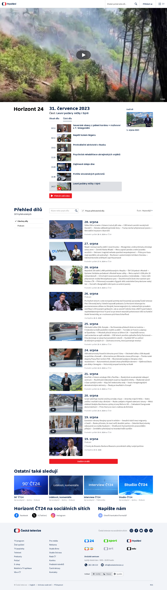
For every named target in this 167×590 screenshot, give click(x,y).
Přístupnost (58, 585)
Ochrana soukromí (44, 585)
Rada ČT (52, 556)
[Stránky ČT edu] (131, 549)
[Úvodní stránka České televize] (27, 531)
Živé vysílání (19, 544)
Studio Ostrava (55, 552)
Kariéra (52, 560)
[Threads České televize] (151, 531)
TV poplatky (19, 548)
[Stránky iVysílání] (134, 541)
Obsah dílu (54, 118)
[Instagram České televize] (131, 531)
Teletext (17, 552)
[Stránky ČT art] (108, 549)
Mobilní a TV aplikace (23, 568)
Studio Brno (54, 548)
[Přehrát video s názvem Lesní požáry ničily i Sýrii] (83, 55)
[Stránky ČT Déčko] (88, 549)
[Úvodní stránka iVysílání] (11, 3)
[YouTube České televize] (141, 531)
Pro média (53, 541)
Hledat (136, 3)
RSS (151, 585)
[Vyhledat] (76, 211)
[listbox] (107, 574)
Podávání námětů (56, 564)
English (32, 585)
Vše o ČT (17, 572)
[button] (83, 55)
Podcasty (18, 556)
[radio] (28, 221)
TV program (19, 541)
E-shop (17, 564)
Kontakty (53, 572)
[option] (96, 574)
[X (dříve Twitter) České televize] (146, 531)
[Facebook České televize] (136, 531)
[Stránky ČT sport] (110, 541)
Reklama (53, 544)
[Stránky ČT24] (89, 541)
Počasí (17, 560)
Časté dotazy (54, 568)
